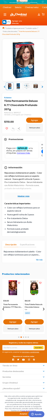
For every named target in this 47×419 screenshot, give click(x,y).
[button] (5, 14)
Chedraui (7, 7)
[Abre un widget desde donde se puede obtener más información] (36, 414)
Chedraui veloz (32, 7)
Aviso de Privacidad (28, 411)
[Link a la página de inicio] (3, 28)
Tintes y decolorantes (10, 31)
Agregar (34, 120)
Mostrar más (23, 196)
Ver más (39, 260)
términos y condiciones (30, 352)
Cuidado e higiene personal (15, 28)
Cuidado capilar (31, 28)
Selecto (18, 7)
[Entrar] (39, 14)
